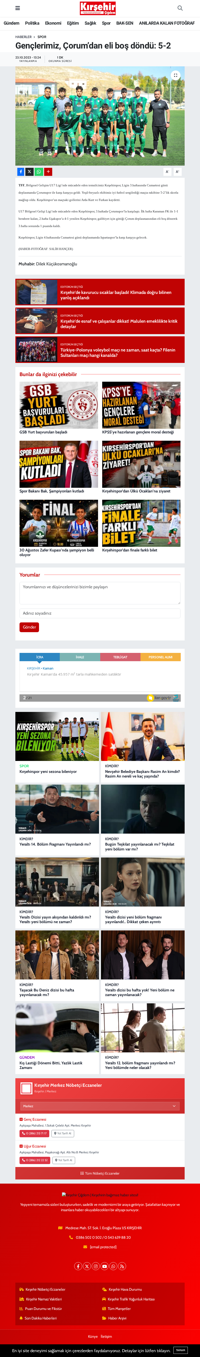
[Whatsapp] (113, 1266)
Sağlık (90, 23)
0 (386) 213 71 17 (36, 1133)
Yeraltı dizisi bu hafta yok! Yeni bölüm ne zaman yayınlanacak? (139, 992)
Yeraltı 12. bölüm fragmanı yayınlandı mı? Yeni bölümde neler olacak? (140, 1065)
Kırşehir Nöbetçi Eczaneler (45, 1289)
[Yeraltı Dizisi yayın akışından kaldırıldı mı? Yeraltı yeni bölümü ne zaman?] (57, 882)
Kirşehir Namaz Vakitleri (44, 1299)
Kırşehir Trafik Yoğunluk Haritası (131, 1299)
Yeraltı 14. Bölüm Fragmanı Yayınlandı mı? (55, 844)
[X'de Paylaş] (29, 172)
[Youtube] (104, 1266)
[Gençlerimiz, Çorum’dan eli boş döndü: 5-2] (100, 116)
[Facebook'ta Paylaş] (20, 172)
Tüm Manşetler (119, 1309)
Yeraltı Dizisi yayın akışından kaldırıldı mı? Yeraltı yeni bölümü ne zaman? (55, 919)
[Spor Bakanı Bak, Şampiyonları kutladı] (59, 463)
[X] (87, 1266)
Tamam (180, 1350)
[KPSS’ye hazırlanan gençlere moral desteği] (141, 404)
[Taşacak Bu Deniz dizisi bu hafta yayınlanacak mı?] (57, 954)
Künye (93, 1336)
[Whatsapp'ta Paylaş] (39, 172)
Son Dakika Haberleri (41, 1318)
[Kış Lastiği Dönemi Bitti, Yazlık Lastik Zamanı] (57, 1027)
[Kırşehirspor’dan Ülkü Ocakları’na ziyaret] (141, 463)
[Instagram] (96, 1266)
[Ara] (180, 8)
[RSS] (122, 1266)
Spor (106, 23)
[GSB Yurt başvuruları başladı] (59, 404)
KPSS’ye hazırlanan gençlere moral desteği (138, 432)
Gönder (29, 627)
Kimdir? (112, 766)
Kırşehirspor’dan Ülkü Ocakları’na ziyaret (136, 491)
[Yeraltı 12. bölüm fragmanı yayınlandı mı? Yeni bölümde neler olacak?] (143, 1027)
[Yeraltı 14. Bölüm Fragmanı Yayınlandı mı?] (57, 809)
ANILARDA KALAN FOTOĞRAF (167, 23)
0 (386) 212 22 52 (37, 1160)
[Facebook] (78, 1266)
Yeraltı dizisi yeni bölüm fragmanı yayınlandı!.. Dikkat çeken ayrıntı (133, 919)
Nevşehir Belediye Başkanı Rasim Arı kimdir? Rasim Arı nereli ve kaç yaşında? (142, 773)
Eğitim (73, 23)
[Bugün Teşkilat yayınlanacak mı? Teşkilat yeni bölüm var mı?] (143, 809)
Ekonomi (53, 23)
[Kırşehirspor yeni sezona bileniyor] (57, 736)
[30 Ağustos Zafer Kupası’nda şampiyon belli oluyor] (59, 522)
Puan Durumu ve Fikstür (43, 1309)
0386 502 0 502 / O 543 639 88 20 (103, 1237)
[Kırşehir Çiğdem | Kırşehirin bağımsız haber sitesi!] (98, 7)
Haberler (23, 37)
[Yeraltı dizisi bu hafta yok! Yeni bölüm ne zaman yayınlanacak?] (143, 954)
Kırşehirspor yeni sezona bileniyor (48, 771)
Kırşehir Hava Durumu (125, 1289)
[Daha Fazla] (48, 172)
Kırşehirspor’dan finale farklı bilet (129, 550)
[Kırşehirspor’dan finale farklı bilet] (141, 522)
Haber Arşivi (117, 1318)
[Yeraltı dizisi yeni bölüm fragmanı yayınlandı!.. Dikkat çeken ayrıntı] (143, 882)
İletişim (106, 1336)
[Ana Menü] (17, 8)
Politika (32, 23)
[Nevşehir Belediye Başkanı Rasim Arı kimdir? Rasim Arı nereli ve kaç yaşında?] (143, 736)
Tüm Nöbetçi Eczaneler (102, 1173)
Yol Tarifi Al (64, 1133)
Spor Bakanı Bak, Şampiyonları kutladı (52, 491)
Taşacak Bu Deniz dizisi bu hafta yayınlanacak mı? (47, 992)
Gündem (11, 23)
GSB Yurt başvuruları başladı (43, 432)
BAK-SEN (124, 23)
